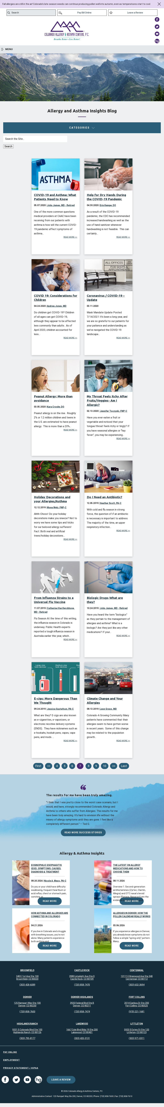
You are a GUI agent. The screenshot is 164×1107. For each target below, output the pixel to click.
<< (48, 766)
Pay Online (10, 1052)
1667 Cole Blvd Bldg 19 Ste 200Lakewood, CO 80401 (82, 1031)
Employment (11, 1060)
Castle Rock (82, 970)
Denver (27, 997)
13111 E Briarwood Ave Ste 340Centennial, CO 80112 (137, 977)
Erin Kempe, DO (108, 205)
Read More (50, 901)
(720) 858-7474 (82, 1011)
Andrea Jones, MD (56, 306)
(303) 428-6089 (27, 984)
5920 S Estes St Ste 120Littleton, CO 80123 (136, 1031)
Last (124, 766)
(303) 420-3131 (82, 1038)
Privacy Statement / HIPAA (20, 1068)
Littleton (136, 1023)
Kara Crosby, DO (55, 406)
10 (104, 766)
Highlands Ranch (27, 1023)
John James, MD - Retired (61, 205)
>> (113, 766)
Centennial (137, 970)
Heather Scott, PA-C (110, 503)
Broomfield (27, 970)
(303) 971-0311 (136, 1038)
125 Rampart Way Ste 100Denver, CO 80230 (27, 1004)
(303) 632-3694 (136, 984)
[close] (159, 4)
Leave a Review (135, 12)
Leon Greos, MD (108, 709)
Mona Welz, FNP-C (56, 507)
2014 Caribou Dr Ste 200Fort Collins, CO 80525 (136, 1004)
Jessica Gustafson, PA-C (60, 709)
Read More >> (70, 237)
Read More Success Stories (83, 832)
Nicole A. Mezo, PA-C (55, 880)
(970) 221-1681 (136, 1011)
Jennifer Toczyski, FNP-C (113, 411)
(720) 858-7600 (27, 1011)
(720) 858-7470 (82, 984)
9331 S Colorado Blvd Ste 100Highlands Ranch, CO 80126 (27, 1031)
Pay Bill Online (84, 12)
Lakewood (82, 1023)
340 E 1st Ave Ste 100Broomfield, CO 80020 (27, 977)
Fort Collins (137, 997)
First (38, 766)
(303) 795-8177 (27, 1038)
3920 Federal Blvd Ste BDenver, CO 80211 (82, 1004)
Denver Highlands (82, 997)
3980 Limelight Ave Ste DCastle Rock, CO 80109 (82, 977)
